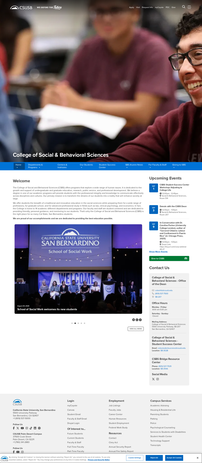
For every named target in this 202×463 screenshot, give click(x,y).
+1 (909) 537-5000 (21, 418)
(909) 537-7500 (161, 293)
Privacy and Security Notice (99, 460)
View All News (136, 329)
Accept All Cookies (174, 458)
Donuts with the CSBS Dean (173, 206)
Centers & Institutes (62, 166)
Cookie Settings (134, 458)
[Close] (198, 458)
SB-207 (158, 297)
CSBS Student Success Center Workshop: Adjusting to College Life (174, 187)
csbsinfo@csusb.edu (164, 290)
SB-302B (164, 350)
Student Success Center (107, 166)
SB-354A (164, 369)
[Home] (21, 7)
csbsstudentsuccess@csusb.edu (172, 348)
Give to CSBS (157, 258)
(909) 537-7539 (165, 366)
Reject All (154, 458)
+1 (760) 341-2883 (21, 442)
